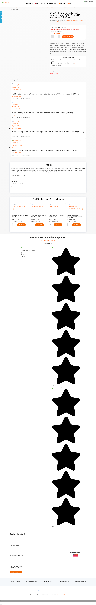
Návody (43, 3)
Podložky (52, 8)
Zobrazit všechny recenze (48, 240)
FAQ (55, 3)
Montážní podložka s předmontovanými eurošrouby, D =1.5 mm (75, 216)
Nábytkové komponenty (23, 8)
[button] (82, 209)
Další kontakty (16, 572)
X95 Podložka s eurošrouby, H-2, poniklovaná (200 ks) (39, 216)
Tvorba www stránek (61, 594)
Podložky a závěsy (45, 8)
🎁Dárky (36, 3)
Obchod (15, 8)
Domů (11, 8)
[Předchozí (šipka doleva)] (0, 604)
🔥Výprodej (62, 3)
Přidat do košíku (68, 36)
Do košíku (21, 224)
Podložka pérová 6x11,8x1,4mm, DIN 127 (20, 216)
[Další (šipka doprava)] (1, 604)
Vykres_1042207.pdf (54, 73)
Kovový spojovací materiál (34, 8)
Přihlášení (50, 3)
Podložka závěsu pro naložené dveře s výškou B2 (56, 216)
